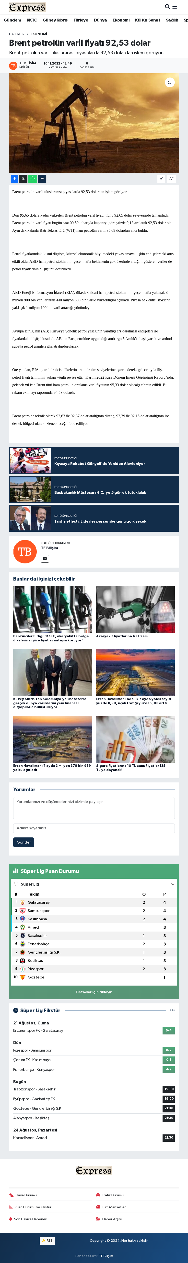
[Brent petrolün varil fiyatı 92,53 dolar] (94, 123)
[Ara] (167, 7)
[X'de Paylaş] (23, 179)
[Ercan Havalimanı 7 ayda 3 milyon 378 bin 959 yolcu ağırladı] (52, 739)
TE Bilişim (49, 548)
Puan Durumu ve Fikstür (33, 1207)
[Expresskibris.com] (27, 7)
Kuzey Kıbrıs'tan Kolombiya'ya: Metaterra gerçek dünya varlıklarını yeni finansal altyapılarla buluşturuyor (49, 703)
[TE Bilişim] (25, 551)
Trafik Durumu (113, 1195)
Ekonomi (121, 20)
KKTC (32, 20)
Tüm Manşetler (114, 1207)
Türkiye (80, 20)
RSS (49, 1240)
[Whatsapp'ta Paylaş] (32, 179)
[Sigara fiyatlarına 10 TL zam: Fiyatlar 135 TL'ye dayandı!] (135, 739)
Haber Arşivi (112, 1219)
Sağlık (172, 20)
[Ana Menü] (174, 7)
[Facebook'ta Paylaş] (14, 179)
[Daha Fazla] (42, 179)
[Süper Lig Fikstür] (172, 1011)
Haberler (16, 34)
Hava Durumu (26, 1195)
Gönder (24, 842)
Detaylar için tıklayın (94, 992)
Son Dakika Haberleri (30, 1219)
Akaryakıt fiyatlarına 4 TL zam (122, 636)
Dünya (100, 20)
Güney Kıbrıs (55, 20)
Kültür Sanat (147, 20)
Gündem (12, 20)
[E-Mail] (45, 559)
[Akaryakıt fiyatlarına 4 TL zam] (135, 610)
